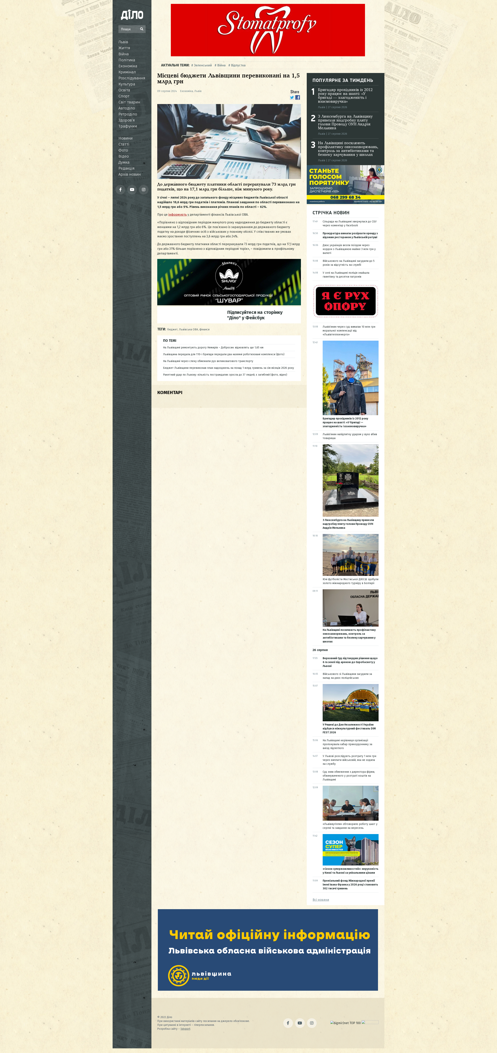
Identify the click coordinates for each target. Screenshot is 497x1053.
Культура (126, 84)
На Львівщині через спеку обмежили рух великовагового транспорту (208, 361)
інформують (177, 214)
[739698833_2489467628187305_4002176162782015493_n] (268, 55)
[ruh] (346, 317)
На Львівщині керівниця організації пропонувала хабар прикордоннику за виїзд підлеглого (347, 744)
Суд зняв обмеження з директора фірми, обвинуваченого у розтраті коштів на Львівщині (349, 775)
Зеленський (203, 65)
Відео (123, 156)
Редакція (126, 168)
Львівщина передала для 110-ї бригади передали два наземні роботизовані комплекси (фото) (223, 354)
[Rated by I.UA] (370, 1023)
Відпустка (238, 65)
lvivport (185, 1028)
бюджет (172, 329)
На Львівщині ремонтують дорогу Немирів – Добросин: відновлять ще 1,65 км (213, 347)
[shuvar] (229, 304)
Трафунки (127, 126)
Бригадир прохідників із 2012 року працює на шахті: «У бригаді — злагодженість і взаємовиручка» (345, 96)
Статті (123, 144)
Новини (125, 138)
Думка (123, 162)
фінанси (204, 329)
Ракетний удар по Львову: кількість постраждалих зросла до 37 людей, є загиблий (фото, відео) (225, 374)
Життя (124, 47)
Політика (126, 60)
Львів (123, 41)
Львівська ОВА (188, 329)
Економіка (127, 66)
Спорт (123, 96)
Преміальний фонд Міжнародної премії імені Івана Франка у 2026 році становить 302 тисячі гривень (350, 884)
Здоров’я (126, 120)
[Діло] (132, 14)
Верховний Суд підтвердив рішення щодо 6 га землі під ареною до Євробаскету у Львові (350, 662)
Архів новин (129, 174)
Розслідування (131, 78)
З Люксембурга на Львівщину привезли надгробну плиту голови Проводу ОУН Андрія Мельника (345, 122)
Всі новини (321, 900)
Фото (123, 150)
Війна (123, 53)
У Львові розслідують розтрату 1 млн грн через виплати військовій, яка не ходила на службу (349, 760)
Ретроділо (127, 114)
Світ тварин (129, 102)
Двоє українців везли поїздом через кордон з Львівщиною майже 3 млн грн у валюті (349, 249)
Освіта (124, 90)
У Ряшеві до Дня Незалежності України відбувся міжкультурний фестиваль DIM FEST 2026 (349, 728)
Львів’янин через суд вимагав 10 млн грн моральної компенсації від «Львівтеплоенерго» (349, 330)
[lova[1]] (268, 989)
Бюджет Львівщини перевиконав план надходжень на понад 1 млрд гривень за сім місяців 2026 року (228, 368)
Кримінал (127, 72)
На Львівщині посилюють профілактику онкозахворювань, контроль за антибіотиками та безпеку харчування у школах (348, 149)
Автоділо (126, 108)
